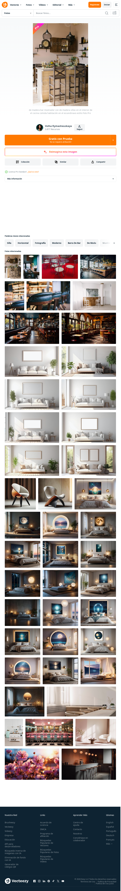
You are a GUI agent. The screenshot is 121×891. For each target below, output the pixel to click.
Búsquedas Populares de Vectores (46, 843)
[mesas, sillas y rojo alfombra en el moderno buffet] (60, 267)
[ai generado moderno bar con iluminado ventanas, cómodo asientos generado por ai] (32, 328)
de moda (91, 243)
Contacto (76, 829)
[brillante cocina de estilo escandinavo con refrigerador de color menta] (14, 732)
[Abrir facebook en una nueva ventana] (34, 881)
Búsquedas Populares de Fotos (46, 852)
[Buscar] (106, 13)
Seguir (79, 129)
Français (108, 839)
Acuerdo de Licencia (45, 823)
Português (109, 831)
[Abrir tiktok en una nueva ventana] (53, 881)
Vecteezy (9, 826)
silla (9, 243)
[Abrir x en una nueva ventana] (58, 881)
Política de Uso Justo (103, 883)
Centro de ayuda (77, 823)
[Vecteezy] (5, 5)
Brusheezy (10, 822)
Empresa (9, 835)
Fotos (29, 4)
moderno (56, 243)
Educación (10, 839)
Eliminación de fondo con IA (12, 858)
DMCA (43, 829)
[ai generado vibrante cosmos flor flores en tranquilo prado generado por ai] (32, 764)
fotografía (40, 243)
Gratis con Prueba (60, 140)
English (107, 822)
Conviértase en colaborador (79, 839)
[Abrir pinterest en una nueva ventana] (49, 881)
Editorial (57, 4)
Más (70, 4)
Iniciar (107, 4)
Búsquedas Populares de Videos (46, 861)
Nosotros (76, 833)
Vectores (14, 4)
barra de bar (74, 243)
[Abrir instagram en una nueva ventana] (39, 881)
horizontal (23, 243)
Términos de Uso (85, 881)
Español (108, 826)
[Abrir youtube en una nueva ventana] (63, 881)
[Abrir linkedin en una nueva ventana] (44, 881)
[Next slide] (109, 243)
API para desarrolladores (12, 845)
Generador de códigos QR (11, 865)
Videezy (8, 831)
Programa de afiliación (46, 834)
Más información (14, 178)
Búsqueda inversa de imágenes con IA (14, 852)
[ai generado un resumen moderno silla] (20, 493)
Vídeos (42, 4)
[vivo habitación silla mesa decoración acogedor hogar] (95, 732)
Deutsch (108, 835)
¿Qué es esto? (33, 172)
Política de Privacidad (104, 881)
